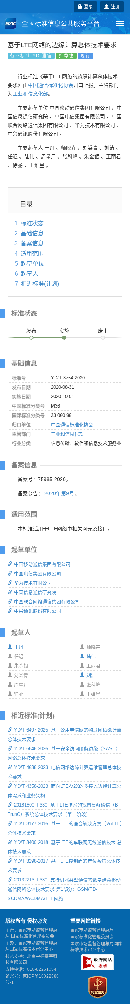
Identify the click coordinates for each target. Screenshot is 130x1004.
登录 (87, 6)
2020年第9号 (59, 493)
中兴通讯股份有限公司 (37, 611)
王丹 (18, 647)
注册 (114, 6)
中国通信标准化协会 (50, 85)
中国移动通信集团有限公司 (42, 564)
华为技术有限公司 (33, 583)
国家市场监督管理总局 (92, 930)
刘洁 (91, 675)
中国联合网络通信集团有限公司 (47, 601)
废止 (103, 331)
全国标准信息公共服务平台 (60, 23)
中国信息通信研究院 (35, 592)
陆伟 (91, 656)
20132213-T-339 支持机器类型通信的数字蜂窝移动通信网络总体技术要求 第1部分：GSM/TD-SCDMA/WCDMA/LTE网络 (64, 889)
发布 (31, 331)
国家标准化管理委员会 (92, 936)
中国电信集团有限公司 (37, 573)
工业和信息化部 (30, 94)
